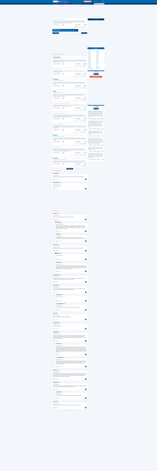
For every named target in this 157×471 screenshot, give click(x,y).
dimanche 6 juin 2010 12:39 (59, 224)
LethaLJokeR (55, 182)
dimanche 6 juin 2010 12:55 (56, 403)
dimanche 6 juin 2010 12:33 (56, 287)
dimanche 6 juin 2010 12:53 (56, 384)
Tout (53, 3)
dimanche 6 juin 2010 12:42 (56, 184)
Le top (70, 3)
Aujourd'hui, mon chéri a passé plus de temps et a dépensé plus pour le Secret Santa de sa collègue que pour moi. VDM (95, 148)
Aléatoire (57, 3)
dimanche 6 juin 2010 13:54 (59, 264)
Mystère (54, 91)
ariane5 (58, 262)
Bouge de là (55, 135)
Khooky (55, 173)
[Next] (75, 410)
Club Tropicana (56, 79)
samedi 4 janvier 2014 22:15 (59, 359)
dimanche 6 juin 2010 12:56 (59, 345)
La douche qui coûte (56, 57)
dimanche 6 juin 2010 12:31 (56, 175)
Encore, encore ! (69, 168)
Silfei (57, 253)
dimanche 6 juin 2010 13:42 (59, 255)
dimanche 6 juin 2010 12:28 (56, 215)
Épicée (60, 3)
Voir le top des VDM (96, 76)
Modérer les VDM (95, 1)
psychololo (55, 382)
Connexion (102, 1)
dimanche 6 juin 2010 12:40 (56, 315)
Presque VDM (80, 3)
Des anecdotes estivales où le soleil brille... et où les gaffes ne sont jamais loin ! (65, 30)
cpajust (55, 285)
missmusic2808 (59, 357)
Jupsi (54, 213)
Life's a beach (55, 158)
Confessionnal (74, 3)
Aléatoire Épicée (65, 3)
